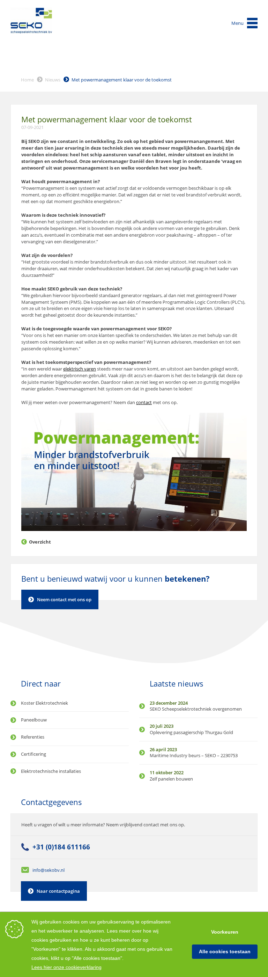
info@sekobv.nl (48, 870)
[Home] (31, 21)
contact (144, 402)
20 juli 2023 (161, 726)
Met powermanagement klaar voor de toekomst (122, 80)
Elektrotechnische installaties (51, 771)
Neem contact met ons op (64, 599)
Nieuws (52, 80)
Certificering (33, 754)
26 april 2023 (163, 749)
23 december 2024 (169, 703)
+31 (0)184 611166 (61, 847)
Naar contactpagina (58, 891)
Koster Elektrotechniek (44, 703)
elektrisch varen (79, 369)
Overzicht (40, 542)
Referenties (32, 737)
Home (27, 80)
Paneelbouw (34, 720)
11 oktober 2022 (167, 772)
